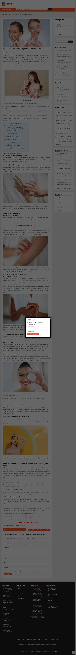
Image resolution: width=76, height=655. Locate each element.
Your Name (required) (31, 324)
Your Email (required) (31, 329)
